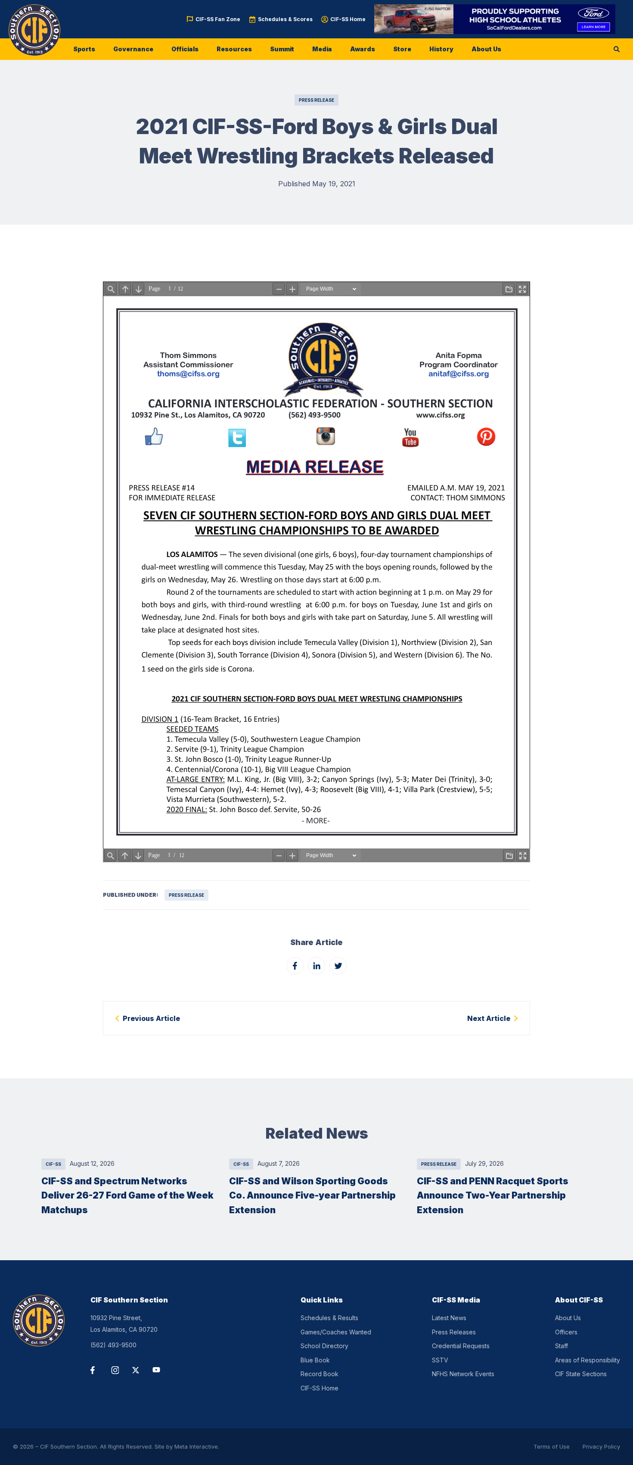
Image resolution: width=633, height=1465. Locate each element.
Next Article (488, 1018)
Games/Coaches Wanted (336, 1332)
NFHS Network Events (463, 1373)
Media (322, 49)
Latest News (449, 1317)
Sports (84, 49)
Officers (566, 1332)
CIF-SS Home (348, 19)
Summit (282, 49)
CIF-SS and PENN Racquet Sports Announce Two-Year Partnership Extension (492, 1195)
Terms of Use (552, 1446)
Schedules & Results (329, 1317)
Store (402, 49)
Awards (362, 49)
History (441, 49)
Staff (561, 1345)
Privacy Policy (601, 1446)
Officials (185, 49)
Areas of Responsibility (587, 1360)
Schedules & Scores (285, 19)
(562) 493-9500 (113, 1345)
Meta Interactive (196, 1446)
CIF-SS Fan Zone (217, 19)
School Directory (324, 1345)
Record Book (319, 1373)
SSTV (440, 1360)
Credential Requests (461, 1345)
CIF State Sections (581, 1373)
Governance (133, 49)
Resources (234, 49)
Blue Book (315, 1360)
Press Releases (454, 1332)
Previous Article (151, 1018)
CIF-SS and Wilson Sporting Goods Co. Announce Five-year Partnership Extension (312, 1195)
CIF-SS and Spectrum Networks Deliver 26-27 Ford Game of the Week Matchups (127, 1195)
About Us (486, 49)
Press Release (316, 100)
